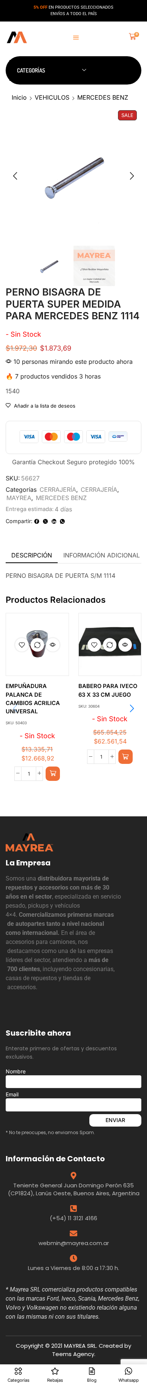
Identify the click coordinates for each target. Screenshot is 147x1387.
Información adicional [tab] (101, 555)
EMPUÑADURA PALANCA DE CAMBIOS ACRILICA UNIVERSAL (33, 699)
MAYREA (18, 498)
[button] (76, 37)
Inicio (19, 97)
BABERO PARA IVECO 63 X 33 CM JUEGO (107, 690)
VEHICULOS (52, 97)
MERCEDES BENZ (102, 97)
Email (12, 1094)
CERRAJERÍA (58, 489)
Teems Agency (73, 1354)
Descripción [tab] (31, 555)
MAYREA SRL (80, 1346)
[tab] (32, 555)
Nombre (16, 1071)
